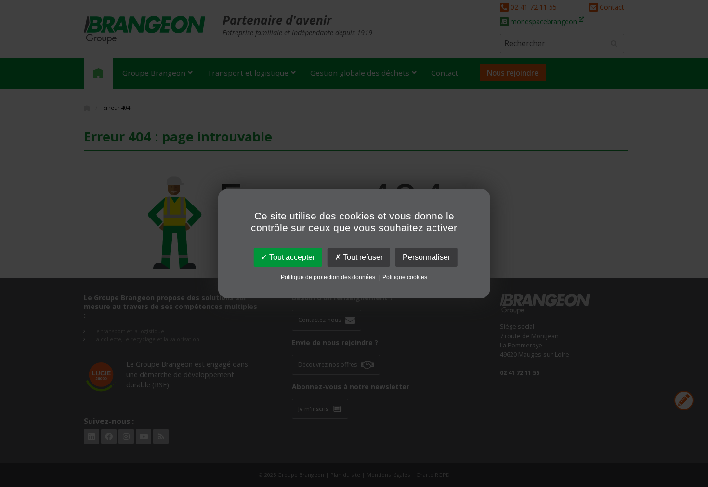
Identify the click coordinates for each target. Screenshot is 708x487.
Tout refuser (362, 257)
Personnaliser (426, 257)
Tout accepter (291, 257)
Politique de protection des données (328, 277)
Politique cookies (404, 277)
